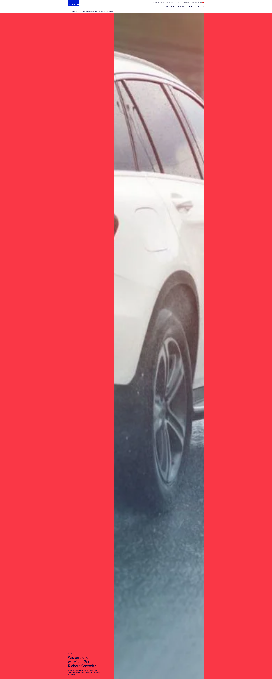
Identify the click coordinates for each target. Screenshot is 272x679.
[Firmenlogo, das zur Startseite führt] (73, 3)
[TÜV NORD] (69, 11)
